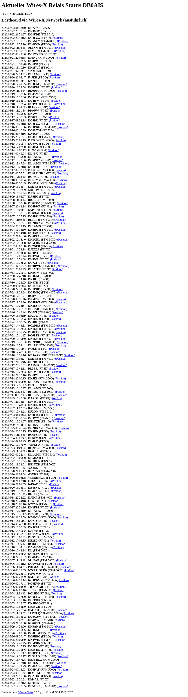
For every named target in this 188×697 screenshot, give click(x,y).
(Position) (57, 37)
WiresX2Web (25, 692)
